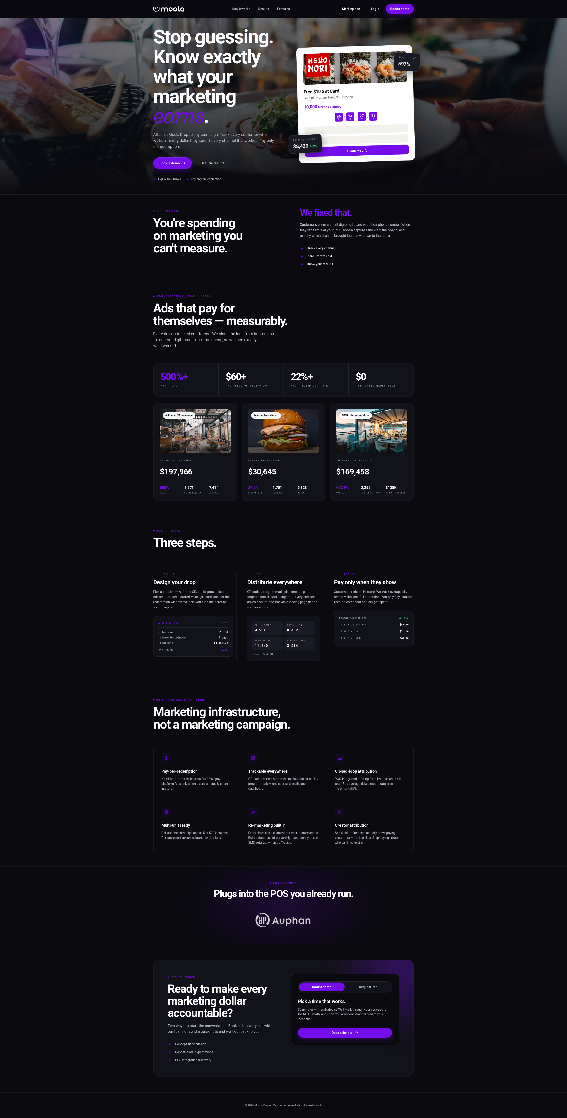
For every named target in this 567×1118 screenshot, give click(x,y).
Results (263, 9)
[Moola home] (168, 9)
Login (375, 9)
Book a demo (399, 9)
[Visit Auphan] (284, 920)
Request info (368, 987)
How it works (241, 9)
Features (283, 9)
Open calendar (342, 1033)
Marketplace (351, 9)
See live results (212, 163)
